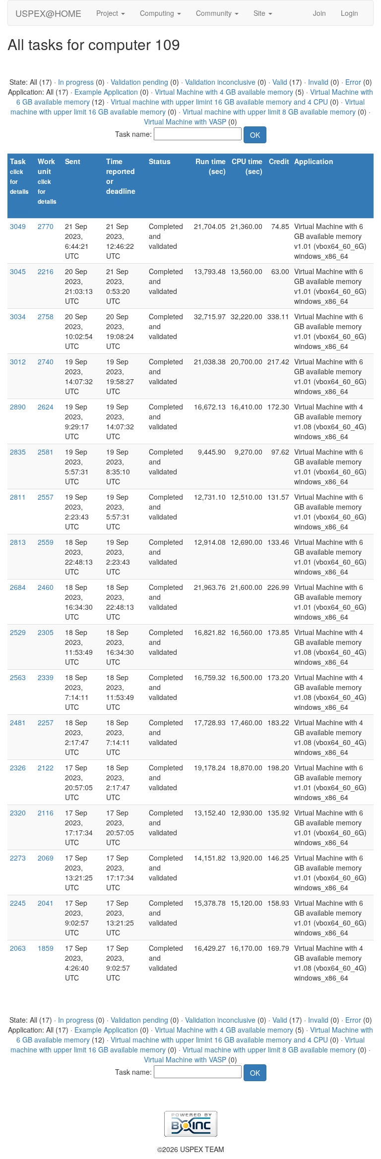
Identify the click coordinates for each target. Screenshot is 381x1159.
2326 (18, 767)
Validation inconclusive (220, 82)
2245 (18, 903)
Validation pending (139, 82)
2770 (46, 226)
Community (215, 13)
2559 (46, 542)
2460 (46, 587)
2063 (18, 948)
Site (260, 13)
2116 (46, 812)
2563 (18, 677)
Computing (158, 13)
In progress (76, 82)
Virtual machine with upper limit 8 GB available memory (269, 111)
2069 (46, 858)
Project (108, 13)
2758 (46, 316)
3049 (18, 226)
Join (319, 13)
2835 (18, 452)
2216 (46, 271)
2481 (18, 722)
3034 (18, 316)
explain (116, 201)
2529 (18, 632)
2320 (18, 812)
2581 (46, 452)
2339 (46, 677)
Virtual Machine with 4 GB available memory (224, 92)
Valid (279, 82)
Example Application (106, 92)
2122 (46, 767)
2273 (18, 858)
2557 (46, 497)
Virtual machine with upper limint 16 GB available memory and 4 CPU (219, 102)
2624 (46, 406)
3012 (18, 361)
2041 (46, 903)
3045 (18, 271)
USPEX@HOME (48, 12)
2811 (18, 497)
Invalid (318, 82)
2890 (18, 406)
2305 (46, 632)
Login (349, 13)
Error (353, 82)
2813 (18, 542)
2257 (46, 722)
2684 (18, 587)
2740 (46, 361)
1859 (46, 948)
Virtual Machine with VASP (185, 121)
